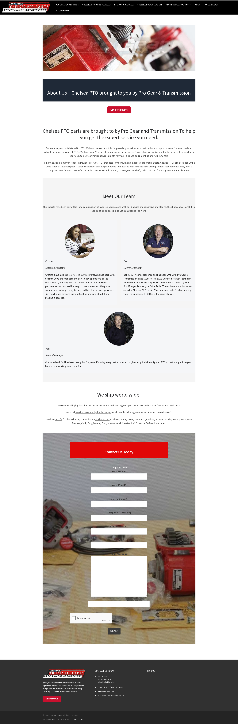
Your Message (118, 554)
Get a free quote (119, 109)
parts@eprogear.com (106, 691)
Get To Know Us (52, 699)
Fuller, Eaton (102, 419)
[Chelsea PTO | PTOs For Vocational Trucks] (27, 7)
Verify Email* (119, 499)
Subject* (119, 540)
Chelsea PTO (55, 715)
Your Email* (119, 485)
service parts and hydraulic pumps (93, 412)
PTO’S (58, 419)
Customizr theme (76, 719)
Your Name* (119, 471)
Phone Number (119, 526)
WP (53, 719)
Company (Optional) (119, 512)
